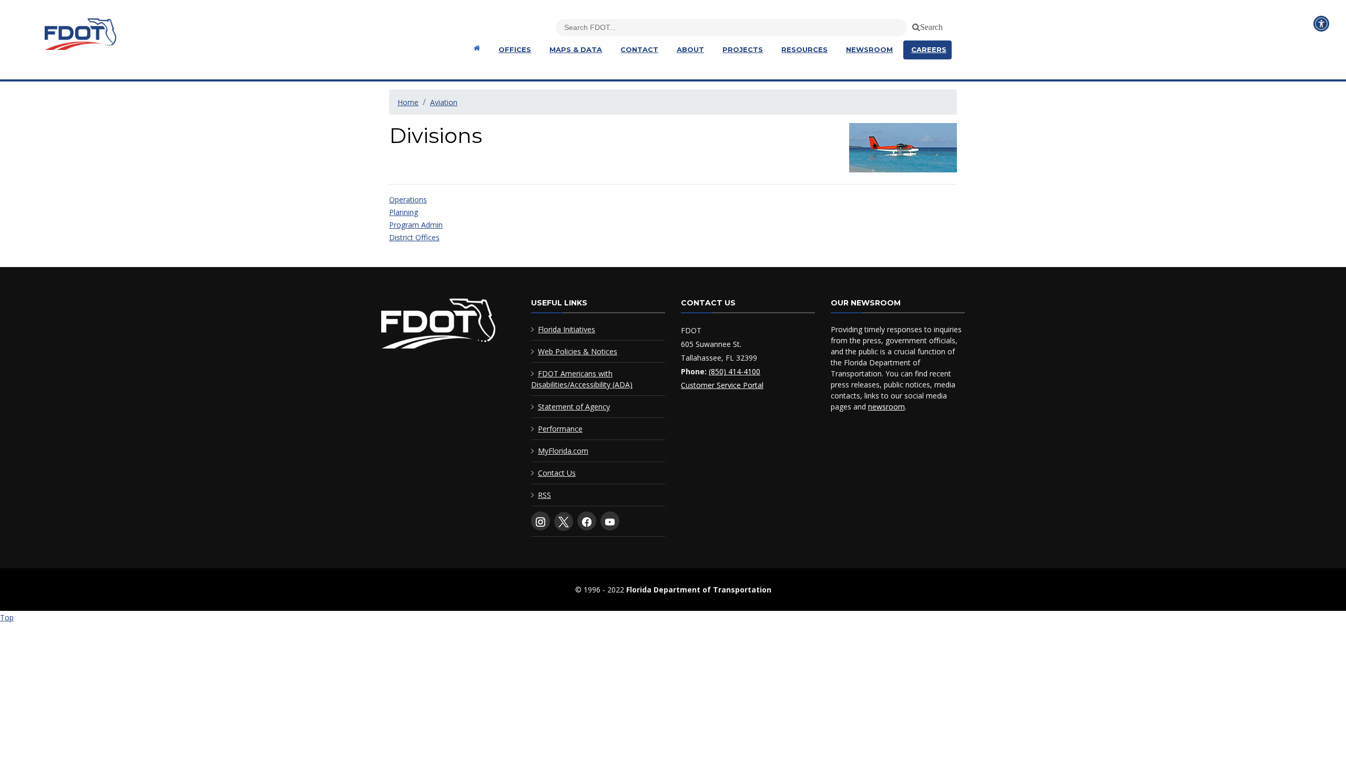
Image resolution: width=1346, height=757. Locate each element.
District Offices (414, 237)
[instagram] (540, 521)
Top (7, 617)
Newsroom (869, 49)
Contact (639, 49)
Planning (403, 212)
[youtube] (609, 521)
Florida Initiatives (566, 329)
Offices (514, 49)
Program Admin (416, 225)
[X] (563, 521)
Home (408, 102)
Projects (742, 49)
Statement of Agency (574, 407)
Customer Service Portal (722, 385)
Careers (928, 49)
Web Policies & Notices (577, 351)
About (690, 49)
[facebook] (586, 521)
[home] (438, 326)
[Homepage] (475, 48)
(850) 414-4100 (734, 371)
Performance (560, 429)
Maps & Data (575, 49)
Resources (804, 49)
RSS (544, 495)
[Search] (914, 25)
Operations (408, 199)
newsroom (886, 407)
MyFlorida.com (563, 451)
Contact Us (557, 473)
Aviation (443, 102)
